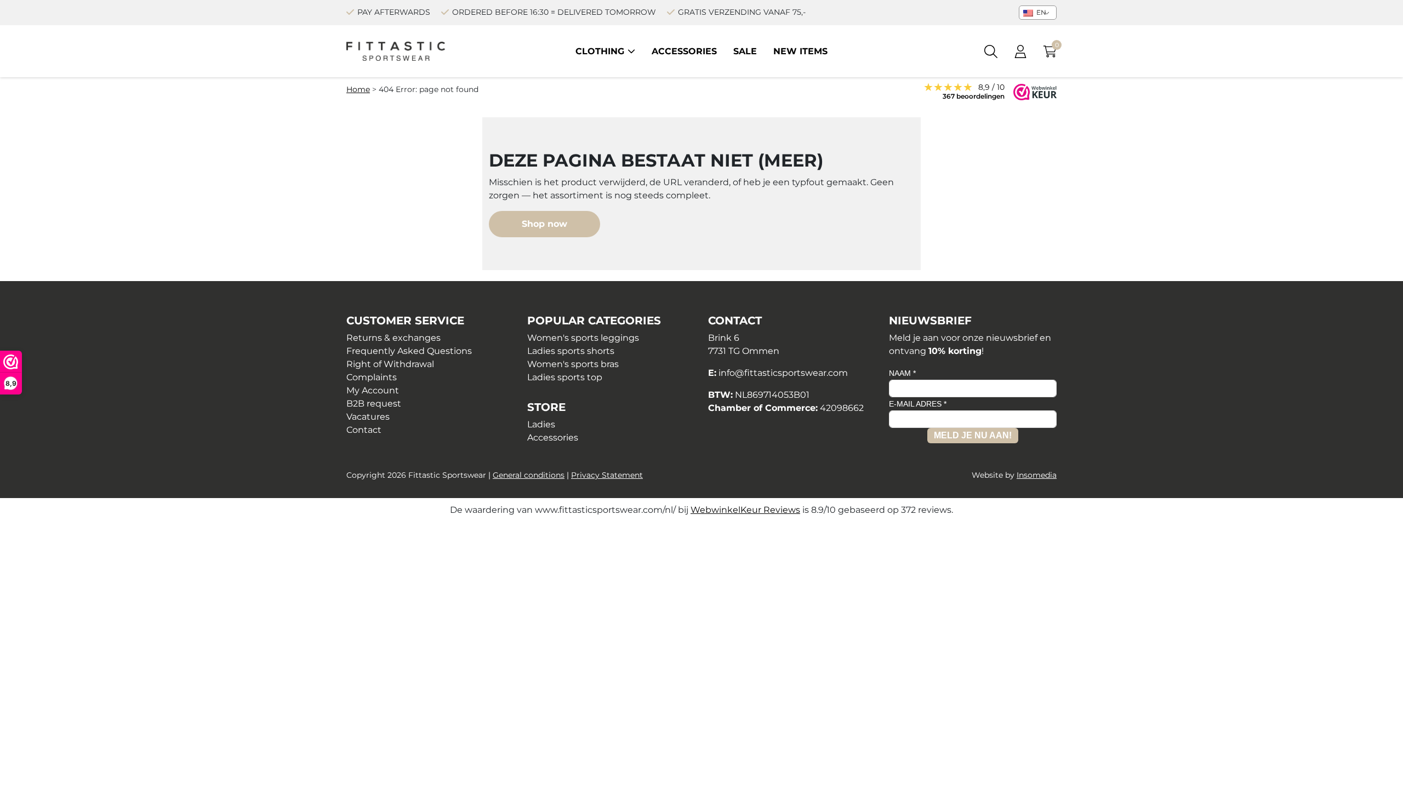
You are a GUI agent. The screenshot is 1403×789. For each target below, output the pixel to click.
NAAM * (902, 373)
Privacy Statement (607, 475)
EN (1040, 12)
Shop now (544, 224)
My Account (372, 390)
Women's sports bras (573, 364)
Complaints (371, 377)
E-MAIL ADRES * (917, 403)
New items (800, 51)
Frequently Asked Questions (409, 351)
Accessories (684, 51)
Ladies (541, 424)
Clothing (599, 51)
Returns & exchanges (393, 338)
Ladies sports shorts (570, 351)
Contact (363, 430)
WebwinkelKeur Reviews (745, 510)
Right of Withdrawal (390, 364)
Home (358, 89)
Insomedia (1037, 475)
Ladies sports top (564, 377)
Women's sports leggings (583, 338)
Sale (745, 51)
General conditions (528, 475)
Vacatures (368, 416)
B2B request (373, 403)
